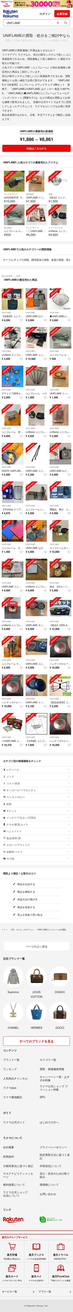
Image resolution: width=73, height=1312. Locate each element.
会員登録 (62, 14)
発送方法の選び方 (27, 899)
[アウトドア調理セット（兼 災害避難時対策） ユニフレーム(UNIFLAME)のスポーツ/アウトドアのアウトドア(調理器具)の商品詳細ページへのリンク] (12, 376)
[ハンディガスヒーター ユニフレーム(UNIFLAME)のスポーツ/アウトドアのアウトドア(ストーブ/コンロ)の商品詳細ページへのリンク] (60, 646)
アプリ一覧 (45, 1291)
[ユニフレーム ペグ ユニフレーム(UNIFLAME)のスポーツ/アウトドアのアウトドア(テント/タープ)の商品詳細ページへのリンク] (36, 376)
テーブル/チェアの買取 (16, 260)
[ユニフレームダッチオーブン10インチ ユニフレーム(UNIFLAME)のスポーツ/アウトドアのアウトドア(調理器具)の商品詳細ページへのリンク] (60, 531)
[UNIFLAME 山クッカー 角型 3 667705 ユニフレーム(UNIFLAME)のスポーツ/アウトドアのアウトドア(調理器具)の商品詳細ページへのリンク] (36, 299)
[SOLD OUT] (14, 181)
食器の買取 (57, 260)
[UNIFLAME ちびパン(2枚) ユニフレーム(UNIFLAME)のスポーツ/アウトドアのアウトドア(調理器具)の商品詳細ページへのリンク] (36, 531)
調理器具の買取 (40, 260)
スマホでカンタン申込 (12, 1278)
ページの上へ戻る (36, 946)
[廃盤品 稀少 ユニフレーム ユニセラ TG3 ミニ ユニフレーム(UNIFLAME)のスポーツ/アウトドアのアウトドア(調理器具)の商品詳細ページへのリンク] (60, 492)
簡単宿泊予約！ (60, 1256)
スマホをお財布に (36, 1278)
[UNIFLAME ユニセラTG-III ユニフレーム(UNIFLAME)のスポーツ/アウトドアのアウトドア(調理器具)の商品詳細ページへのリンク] (12, 569)
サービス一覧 (9, 1291)
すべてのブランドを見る (36, 1041)
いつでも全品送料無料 (36, 1256)
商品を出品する (26, 884)
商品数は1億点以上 (12, 1256)
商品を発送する (26, 907)
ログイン (45, 14)
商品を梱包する (26, 892)
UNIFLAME (6, 312)
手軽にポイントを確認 (60, 1278)
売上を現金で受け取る (30, 915)
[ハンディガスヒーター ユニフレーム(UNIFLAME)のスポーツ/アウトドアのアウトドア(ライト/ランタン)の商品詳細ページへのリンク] (12, 685)
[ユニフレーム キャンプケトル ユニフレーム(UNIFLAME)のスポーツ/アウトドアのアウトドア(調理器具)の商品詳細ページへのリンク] (12, 646)
